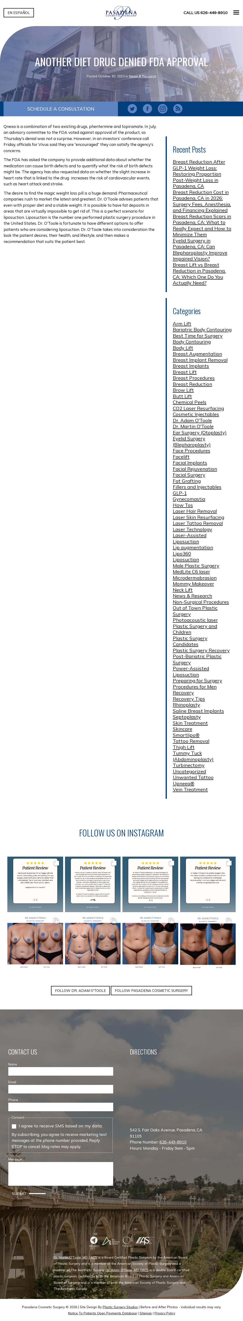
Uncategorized (189, 771)
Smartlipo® (186, 735)
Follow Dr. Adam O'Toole (80, 990)
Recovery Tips (189, 699)
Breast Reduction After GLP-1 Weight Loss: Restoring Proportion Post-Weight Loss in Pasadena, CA (199, 174)
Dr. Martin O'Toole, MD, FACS (75, 1257)
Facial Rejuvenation (195, 469)
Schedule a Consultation (60, 109)
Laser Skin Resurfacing (198, 517)
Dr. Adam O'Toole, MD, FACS (127, 1270)
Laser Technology (192, 529)
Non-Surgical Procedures (201, 602)
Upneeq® (183, 783)
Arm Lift (182, 324)
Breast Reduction (192, 384)
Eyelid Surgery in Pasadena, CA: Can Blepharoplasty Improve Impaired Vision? (200, 250)
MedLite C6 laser (191, 571)
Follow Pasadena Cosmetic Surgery (151, 990)
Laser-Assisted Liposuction (189, 538)
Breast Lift (185, 372)
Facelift (181, 457)
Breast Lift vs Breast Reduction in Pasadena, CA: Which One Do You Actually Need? (199, 274)
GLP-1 (180, 493)
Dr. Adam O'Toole (192, 420)
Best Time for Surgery (198, 336)
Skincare (182, 729)
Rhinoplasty (186, 705)
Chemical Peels (189, 402)
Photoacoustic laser (195, 620)
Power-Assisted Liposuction (191, 671)
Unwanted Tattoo (193, 777)
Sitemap (146, 1313)
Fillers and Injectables (197, 487)
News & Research (142, 76)
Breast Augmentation (197, 354)
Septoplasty (187, 717)
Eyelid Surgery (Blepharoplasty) (192, 441)
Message (15, 1159)
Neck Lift (183, 590)
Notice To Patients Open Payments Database (102, 1313)
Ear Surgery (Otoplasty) (200, 432)
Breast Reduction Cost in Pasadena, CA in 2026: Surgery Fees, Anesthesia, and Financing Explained (202, 201)
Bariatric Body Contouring (202, 329)
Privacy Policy (164, 1313)
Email (12, 1082)
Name (12, 1064)
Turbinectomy (189, 765)
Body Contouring (192, 342)
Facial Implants (190, 463)
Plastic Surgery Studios (120, 1307)
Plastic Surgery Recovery (201, 650)
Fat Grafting (187, 481)
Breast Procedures (194, 378)
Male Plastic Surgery (196, 566)
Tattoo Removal (191, 741)
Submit (19, 1193)
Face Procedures (191, 450)
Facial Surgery (189, 475)
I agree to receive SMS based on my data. (61, 1126)
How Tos (183, 505)
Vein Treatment (190, 789)
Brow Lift (183, 390)
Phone (13, 1100)
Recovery (183, 693)
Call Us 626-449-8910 (206, 12)
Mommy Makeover (193, 584)
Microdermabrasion (195, 578)
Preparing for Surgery (197, 680)
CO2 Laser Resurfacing (198, 408)
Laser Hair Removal (195, 511)
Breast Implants (191, 366)
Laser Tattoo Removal (198, 523)
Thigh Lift (184, 747)
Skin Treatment (190, 723)
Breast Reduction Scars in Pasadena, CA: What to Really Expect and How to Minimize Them (202, 225)
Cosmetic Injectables (196, 414)
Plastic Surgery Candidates (190, 641)
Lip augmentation (193, 547)
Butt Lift (182, 396)
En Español (19, 12)
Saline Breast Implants (198, 711)
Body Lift (183, 348)
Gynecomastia (189, 499)
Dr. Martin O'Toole (193, 426)
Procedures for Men (195, 687)
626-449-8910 (173, 1141)
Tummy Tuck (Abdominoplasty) (193, 756)
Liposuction (186, 559)
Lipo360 (182, 553)
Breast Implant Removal (200, 360)
